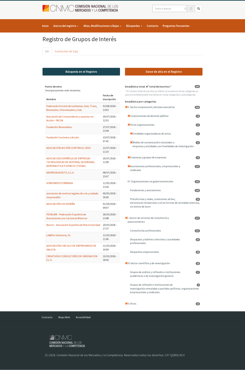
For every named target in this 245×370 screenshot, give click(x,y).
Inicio (45, 26)
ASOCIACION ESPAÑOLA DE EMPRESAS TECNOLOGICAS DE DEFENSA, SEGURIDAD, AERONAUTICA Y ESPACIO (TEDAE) (70, 162)
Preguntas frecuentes (176, 26)
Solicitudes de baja (66, 51)
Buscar (198, 8)
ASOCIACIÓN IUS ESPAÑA (60, 204)
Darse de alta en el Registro (164, 72)
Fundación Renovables (59, 127)
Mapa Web (64, 317)
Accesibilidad (83, 317)
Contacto (152, 26)
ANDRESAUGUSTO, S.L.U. (60, 172)
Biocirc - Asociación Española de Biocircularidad (73, 224)
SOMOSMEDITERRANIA (59, 183)
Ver (47, 51)
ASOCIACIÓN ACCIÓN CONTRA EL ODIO (68, 148)
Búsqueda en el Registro (81, 72)
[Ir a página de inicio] (81, 8)
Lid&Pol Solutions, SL (58, 235)
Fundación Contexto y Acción (62, 137)
